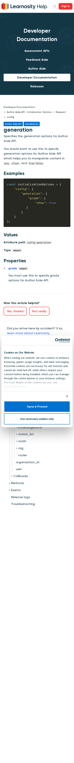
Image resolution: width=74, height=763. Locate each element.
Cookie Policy (17, 386)
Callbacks (20, 476)
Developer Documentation (37, 77)
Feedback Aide (37, 60)
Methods (17, 483)
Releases (37, 86)
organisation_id (27, 462)
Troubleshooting (23, 504)
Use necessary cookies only (37, 419)
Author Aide (37, 68)
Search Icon (54, 6)
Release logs (20, 497)
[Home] (24, 6)
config (10, 117)
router (22, 455)
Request (61, 112)
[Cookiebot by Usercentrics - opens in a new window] (55, 340)
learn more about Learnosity (28, 333)
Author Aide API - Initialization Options (29, 112)
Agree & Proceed (37, 406)
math (22, 441)
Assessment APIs (37, 51)
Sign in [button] (65, 6)
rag (20, 448)
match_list (26, 434)
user (19, 469)
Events (16, 490)
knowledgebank (30, 427)
